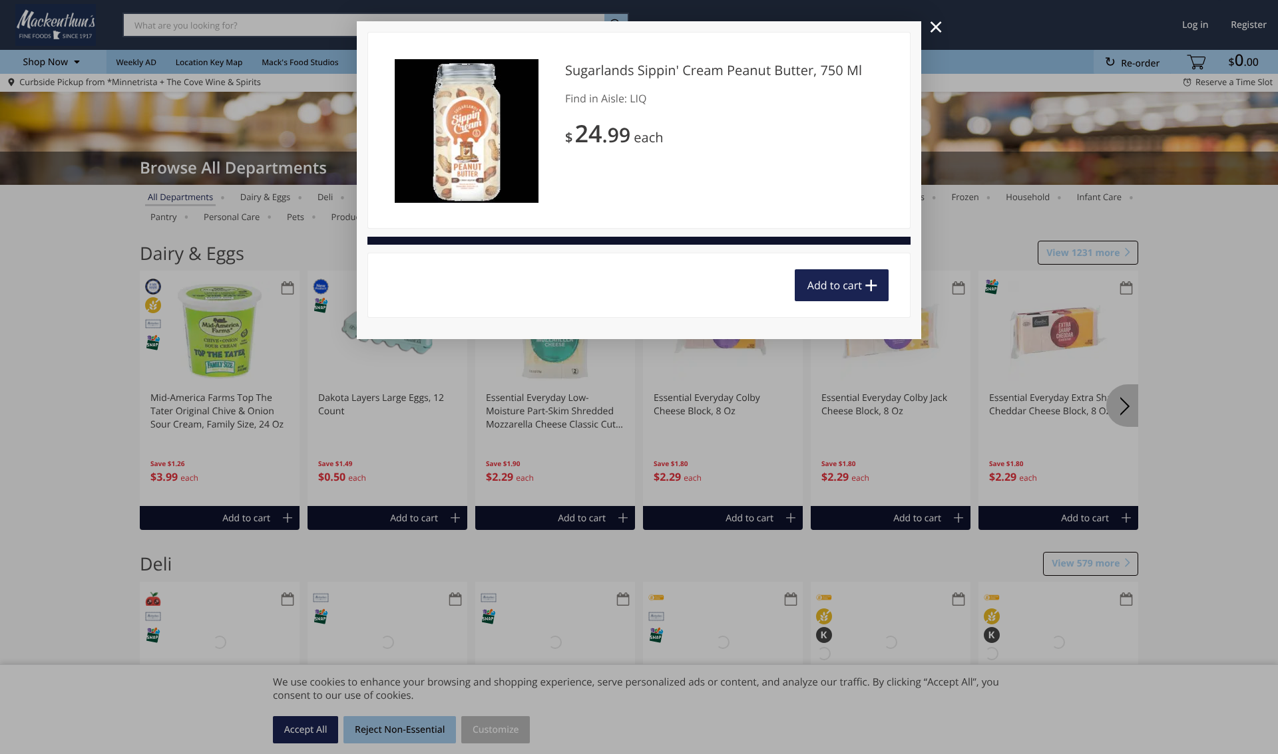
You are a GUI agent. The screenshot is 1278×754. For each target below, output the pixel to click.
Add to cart (834, 285)
